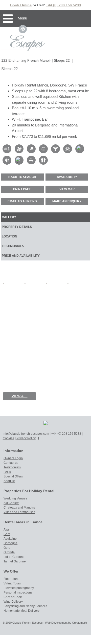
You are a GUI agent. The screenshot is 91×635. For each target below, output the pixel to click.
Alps (7, 529)
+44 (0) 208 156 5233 (63, 5)
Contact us (11, 463)
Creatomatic (79, 622)
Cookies (8, 438)
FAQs (7, 472)
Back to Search (22, 177)
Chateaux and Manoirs (19, 507)
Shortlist (9, 481)
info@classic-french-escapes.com (26, 433)
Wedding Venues (15, 498)
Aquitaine (10, 538)
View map (67, 189)
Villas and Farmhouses (19, 512)
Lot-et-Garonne (14, 557)
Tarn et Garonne (15, 561)
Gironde (9, 552)
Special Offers (13, 476)
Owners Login (13, 458)
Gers (7, 534)
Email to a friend (22, 201)
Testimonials (12, 467)
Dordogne (10, 543)
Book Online (21, 5)
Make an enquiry (66, 201)
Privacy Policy (26, 438)
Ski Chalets (11, 503)
